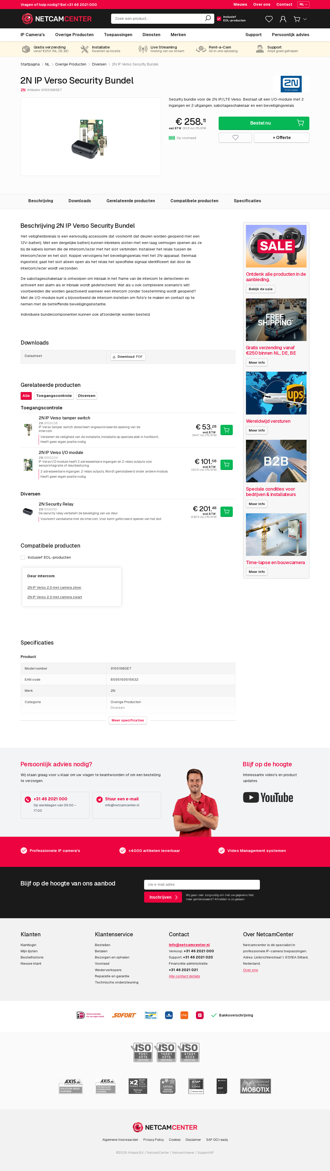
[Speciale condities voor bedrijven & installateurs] (276, 461)
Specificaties (247, 201)
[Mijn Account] (283, 20)
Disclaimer (193, 1140)
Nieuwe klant (31, 963)
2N (23, 90)
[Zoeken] (207, 19)
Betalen (101, 951)
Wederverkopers (108, 969)
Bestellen (102, 944)
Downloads (80, 201)
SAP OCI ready (217, 1140)
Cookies (174, 1140)
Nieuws (240, 4)
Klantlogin (28, 944)
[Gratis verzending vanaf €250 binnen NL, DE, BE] (276, 319)
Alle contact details (184, 976)
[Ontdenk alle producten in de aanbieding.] (276, 246)
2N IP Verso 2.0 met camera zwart (54, 597)
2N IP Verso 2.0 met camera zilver (54, 587)
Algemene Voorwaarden (120, 1140)
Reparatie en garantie (112, 976)
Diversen (86, 395)
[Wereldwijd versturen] (276, 393)
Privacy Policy (153, 1140)
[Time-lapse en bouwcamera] (276, 534)
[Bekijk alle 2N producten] (291, 84)
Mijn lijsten (29, 951)
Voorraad (102, 963)
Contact (284, 4)
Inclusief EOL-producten (49, 557)
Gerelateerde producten (130, 201)
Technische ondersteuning (116, 982)
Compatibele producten (194, 201)
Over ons (261, 4)
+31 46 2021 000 (82, 4)
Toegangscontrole (54, 395)
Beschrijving (40, 201)
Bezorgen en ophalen (112, 957)
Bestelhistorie (32, 957)
